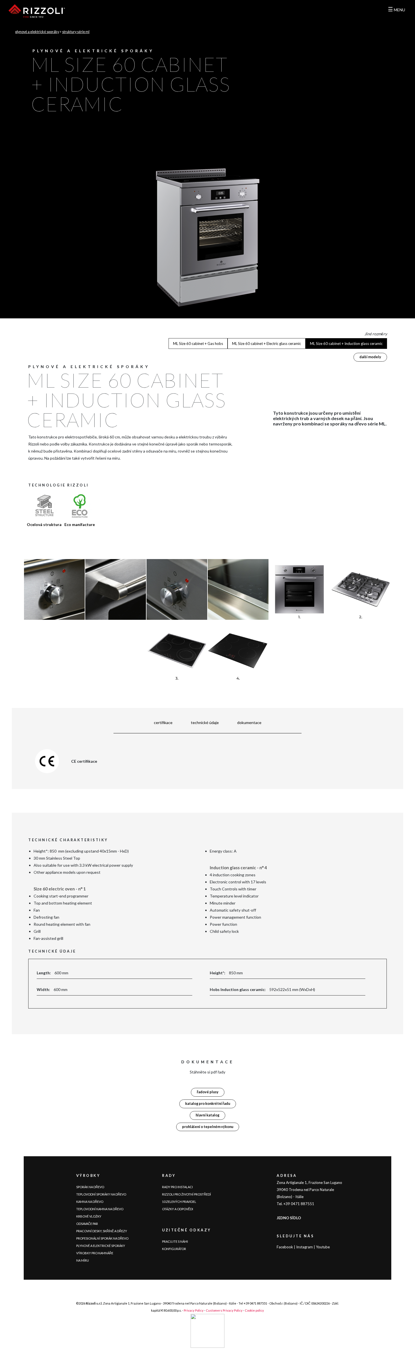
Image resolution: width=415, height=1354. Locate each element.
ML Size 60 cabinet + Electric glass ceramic (266, 343)
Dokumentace (249, 722)
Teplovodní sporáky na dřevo (101, 1194)
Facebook (285, 1247)
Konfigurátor (174, 1249)
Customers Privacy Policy (224, 1310)
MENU (396, 9)
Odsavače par (87, 1223)
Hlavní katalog (207, 1115)
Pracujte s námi (175, 1241)
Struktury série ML (75, 32)
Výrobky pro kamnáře (94, 1253)
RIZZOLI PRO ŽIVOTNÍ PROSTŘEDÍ (186, 1194)
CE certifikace (84, 761)
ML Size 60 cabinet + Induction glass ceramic (346, 343)
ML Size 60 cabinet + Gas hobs (198, 343)
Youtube (323, 1247)
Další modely (370, 357)
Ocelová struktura (44, 524)
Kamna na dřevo (89, 1201)
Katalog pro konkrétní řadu (207, 1103)
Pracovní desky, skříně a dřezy (101, 1231)
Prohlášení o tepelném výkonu (207, 1127)
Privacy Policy (194, 1310)
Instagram (304, 1247)
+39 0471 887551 (255, 1303)
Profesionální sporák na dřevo (102, 1238)
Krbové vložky (88, 1216)
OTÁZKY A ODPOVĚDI (177, 1209)
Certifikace (163, 722)
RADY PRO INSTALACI (177, 1187)
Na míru (82, 1260)
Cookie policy (254, 1310)
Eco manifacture (79, 524)
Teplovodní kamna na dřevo (99, 1209)
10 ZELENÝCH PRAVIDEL (179, 1201)
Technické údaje (205, 722)
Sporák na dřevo (90, 1187)
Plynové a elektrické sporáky (37, 32)
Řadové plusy (208, 1092)
